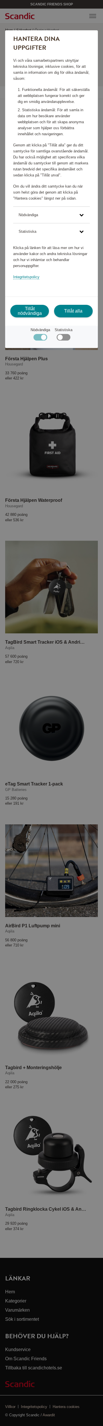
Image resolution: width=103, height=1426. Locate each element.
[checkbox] (63, 339)
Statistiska (63, 330)
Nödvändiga (40, 330)
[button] (51, 215)
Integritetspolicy (26, 277)
